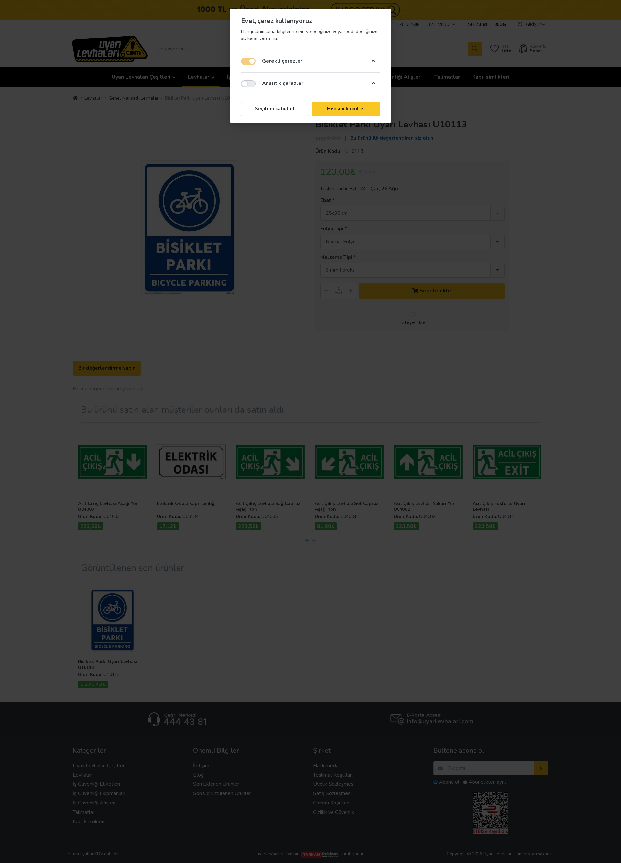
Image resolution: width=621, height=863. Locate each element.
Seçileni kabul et (275, 108)
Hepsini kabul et (346, 108)
